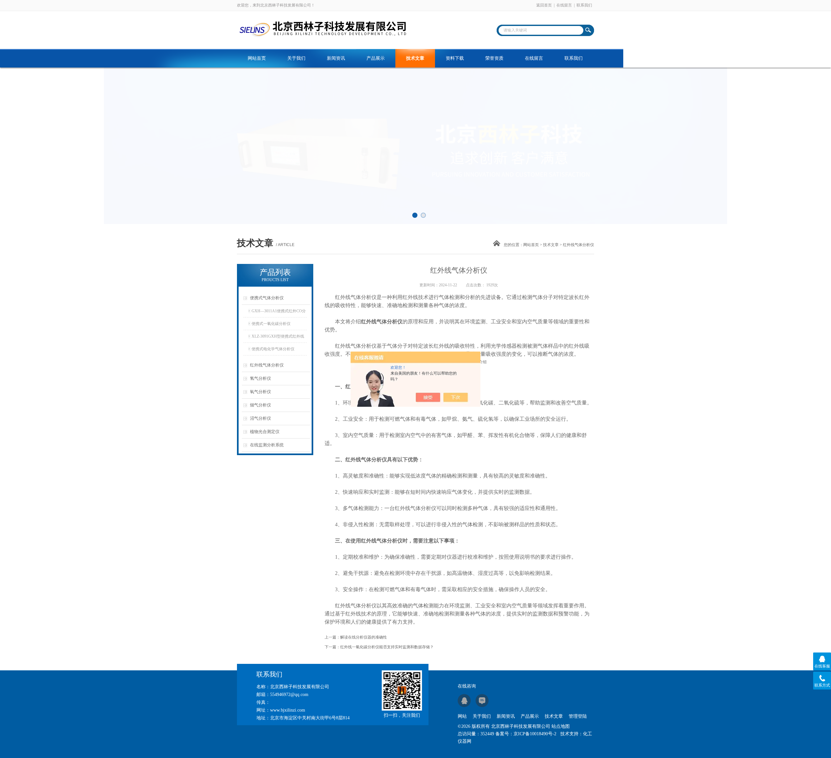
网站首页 (257, 58)
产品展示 (375, 58)
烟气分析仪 (260, 405)
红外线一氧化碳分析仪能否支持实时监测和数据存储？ (387, 647)
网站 (462, 716)
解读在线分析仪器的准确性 (363, 637)
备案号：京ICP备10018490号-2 (525, 733)
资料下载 (455, 58)
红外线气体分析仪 (267, 365)
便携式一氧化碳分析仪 (271, 323)
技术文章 (415, 58)
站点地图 (561, 726)
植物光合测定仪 (264, 431)
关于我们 (296, 58)
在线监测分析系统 (267, 444)
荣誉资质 (494, 58)
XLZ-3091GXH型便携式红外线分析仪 (278, 338)
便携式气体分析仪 (267, 297)
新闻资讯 (336, 58)
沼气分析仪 (260, 418)
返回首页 (544, 5)
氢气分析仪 (260, 378)
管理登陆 (578, 716)
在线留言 (564, 5)
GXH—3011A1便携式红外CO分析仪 (279, 313)
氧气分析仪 (260, 391)
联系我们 (584, 5)
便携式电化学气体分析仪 (273, 349)
